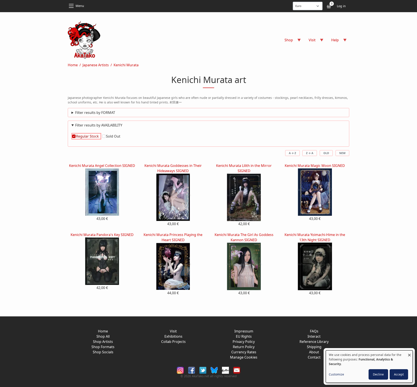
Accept (399, 374)
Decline (378, 374)
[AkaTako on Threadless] (225, 370)
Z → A (309, 153)
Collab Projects (173, 341)
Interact (314, 336)
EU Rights (244, 336)
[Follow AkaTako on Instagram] (180, 370)
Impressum (243, 331)
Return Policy (244, 346)
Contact (314, 357)
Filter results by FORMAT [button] (95, 112)
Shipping (314, 346)
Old (326, 153)
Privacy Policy (244, 341)
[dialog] (369, 366)
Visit (173, 331)
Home (73, 65)
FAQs (314, 331)
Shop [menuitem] (286, 41)
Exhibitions (173, 336)
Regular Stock (87, 136)
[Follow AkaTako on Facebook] (191, 370)
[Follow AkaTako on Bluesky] (214, 370)
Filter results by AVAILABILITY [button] (98, 125)
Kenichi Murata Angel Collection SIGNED (102, 165)
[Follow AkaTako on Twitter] (203, 370)
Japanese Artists (96, 65)
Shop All (103, 336)
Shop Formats (102, 346)
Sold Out (113, 136)
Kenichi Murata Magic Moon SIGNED (315, 165)
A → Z (292, 153)
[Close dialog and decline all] (409, 353)
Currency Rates (243, 352)
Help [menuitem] (332, 41)
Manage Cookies (243, 357)
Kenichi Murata (126, 65)
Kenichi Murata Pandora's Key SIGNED (102, 234)
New (342, 153)
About (314, 352)
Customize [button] (336, 374)
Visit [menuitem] (309, 41)
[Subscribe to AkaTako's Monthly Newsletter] (237, 370)
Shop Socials (103, 352)
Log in (341, 6)
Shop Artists (103, 341)
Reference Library (314, 341)
